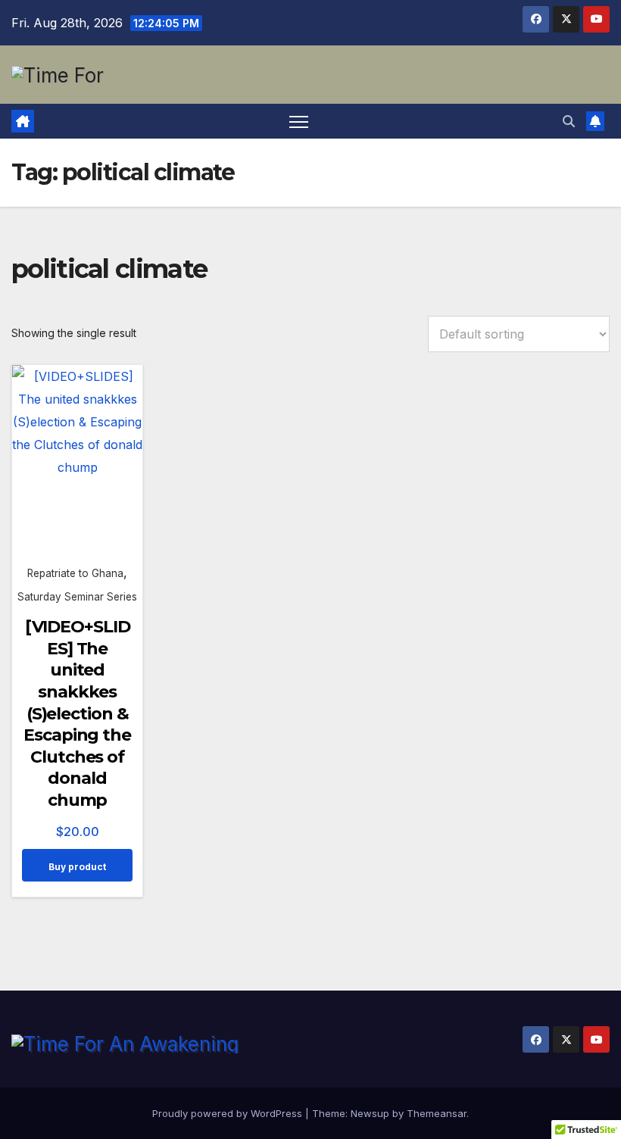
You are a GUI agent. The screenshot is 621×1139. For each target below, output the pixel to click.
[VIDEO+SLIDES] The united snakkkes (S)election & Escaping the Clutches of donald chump (77, 713)
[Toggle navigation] (298, 121)
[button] (569, 121)
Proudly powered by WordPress (228, 1113)
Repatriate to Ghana (75, 573)
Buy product (77, 866)
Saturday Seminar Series (77, 597)
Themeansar (437, 1113)
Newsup (370, 1113)
